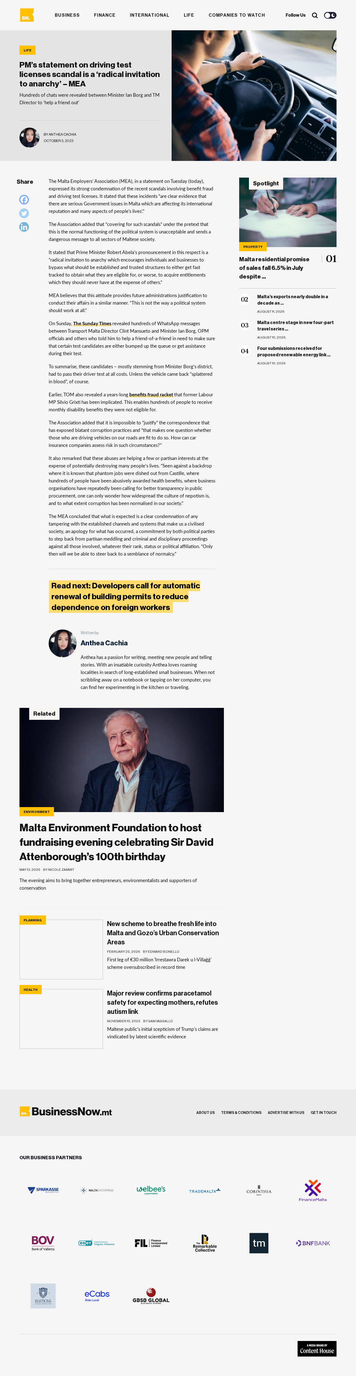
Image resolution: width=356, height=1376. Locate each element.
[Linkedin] (25, 228)
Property (253, 246)
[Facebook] (25, 201)
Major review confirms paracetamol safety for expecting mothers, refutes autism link (162, 1002)
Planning (33, 920)
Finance (105, 15)
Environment (37, 811)
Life (189, 15)
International (150, 15)
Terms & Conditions (241, 1112)
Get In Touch (324, 1112)
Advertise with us (286, 1112)
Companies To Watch (237, 15)
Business (67, 15)
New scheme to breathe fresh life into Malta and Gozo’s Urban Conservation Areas (163, 932)
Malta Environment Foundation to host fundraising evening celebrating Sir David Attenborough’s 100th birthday (116, 842)
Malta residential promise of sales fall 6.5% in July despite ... (274, 268)
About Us (205, 1112)
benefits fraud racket (151, 394)
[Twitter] (25, 214)
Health (31, 989)
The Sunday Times (92, 323)
